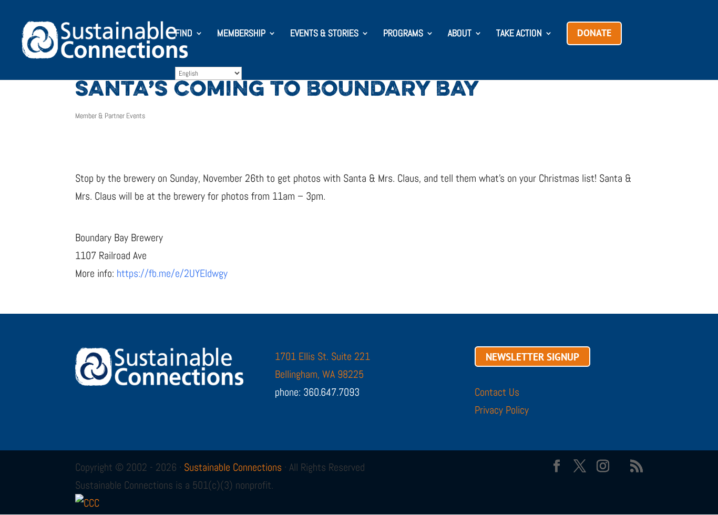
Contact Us (497, 392)
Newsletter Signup (532, 356)
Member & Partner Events (110, 115)
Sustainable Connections (233, 467)
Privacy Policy (502, 410)
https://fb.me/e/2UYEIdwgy (172, 273)
